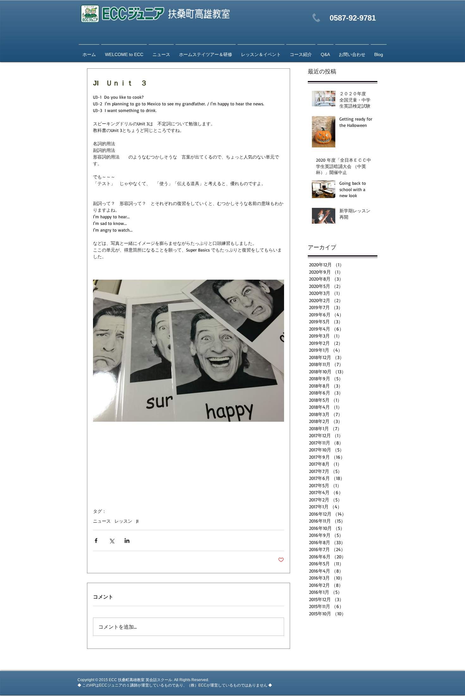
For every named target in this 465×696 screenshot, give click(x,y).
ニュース (102, 521)
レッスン (123, 521)
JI (137, 521)
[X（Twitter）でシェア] (111, 541)
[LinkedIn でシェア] (127, 541)
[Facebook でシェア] (96, 541)
